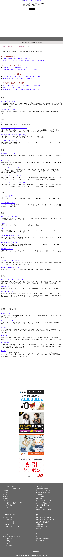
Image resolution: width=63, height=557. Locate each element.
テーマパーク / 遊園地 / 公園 (12, 489)
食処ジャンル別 (8, 517)
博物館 (6, 498)
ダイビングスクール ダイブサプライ (12, 279)
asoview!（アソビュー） (8, 109)
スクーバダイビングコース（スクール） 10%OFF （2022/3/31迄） (22, 85)
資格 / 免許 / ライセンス (42, 540)
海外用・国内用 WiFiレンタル (44, 523)
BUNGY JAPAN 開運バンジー (10, 267)
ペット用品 (39, 507)
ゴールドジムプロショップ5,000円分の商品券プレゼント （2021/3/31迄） (24, 60)
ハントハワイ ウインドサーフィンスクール (14, 128)
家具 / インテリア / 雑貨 (42, 505)
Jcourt (3, 223)
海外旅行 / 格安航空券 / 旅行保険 (45, 519)
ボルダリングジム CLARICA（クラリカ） (14, 135)
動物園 (6, 490)
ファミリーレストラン (10, 521)
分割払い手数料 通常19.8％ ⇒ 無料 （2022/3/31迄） (18, 78)
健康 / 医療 (7, 544)
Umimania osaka (6, 122)
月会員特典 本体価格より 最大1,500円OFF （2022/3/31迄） (20, 69)
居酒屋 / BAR (8, 519)
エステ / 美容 (8, 542)
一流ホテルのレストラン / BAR (12, 526)
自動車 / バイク (8, 540)
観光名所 (38, 528)
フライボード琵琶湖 (7, 249)
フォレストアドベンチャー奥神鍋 (11, 175)
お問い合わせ (36, 551)
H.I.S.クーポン (5, 335)
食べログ (3, 327)
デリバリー (7, 525)
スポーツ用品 (39, 494)
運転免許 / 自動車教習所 (42, 538)
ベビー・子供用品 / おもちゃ (44, 492)
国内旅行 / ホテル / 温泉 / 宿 (43, 517)
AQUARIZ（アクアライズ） (9, 153)
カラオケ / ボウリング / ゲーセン (13, 502)
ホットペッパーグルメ (8, 320)
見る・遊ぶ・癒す (12, 46)
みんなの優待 (5, 342)
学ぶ (37, 536)
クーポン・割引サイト (10, 538)
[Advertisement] (31, 23)
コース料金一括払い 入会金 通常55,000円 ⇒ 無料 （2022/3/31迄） (22, 76)
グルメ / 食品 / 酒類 (41, 504)
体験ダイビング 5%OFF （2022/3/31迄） (15, 87)
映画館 (6, 500)
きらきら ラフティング (8, 203)
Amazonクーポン (6, 313)
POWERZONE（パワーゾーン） (11, 235)
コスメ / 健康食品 (41, 496)
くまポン (3, 351)
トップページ (27, 551)
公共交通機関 (39, 525)
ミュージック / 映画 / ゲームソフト (45, 500)
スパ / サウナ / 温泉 (9, 504)
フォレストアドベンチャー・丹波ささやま (14, 182)
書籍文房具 (39, 498)
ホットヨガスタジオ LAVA (9, 101)
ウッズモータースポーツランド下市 (12, 260)
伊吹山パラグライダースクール (10, 216)
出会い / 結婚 (8, 545)
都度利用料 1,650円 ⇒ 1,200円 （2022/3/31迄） (17, 67)
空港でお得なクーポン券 (42, 526)
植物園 (6, 494)
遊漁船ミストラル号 (7, 291)
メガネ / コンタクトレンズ (43, 502)
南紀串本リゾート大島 (8, 286)
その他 (6, 507)
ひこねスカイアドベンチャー (10, 242)
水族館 (6, 492)
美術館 (6, 496)
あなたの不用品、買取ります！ (13, 536)
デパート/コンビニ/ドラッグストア (45, 509)
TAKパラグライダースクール (10, 167)
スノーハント (5, 160)
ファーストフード (9, 523)
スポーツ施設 (22, 46)
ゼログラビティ (5, 228)
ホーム (4, 46)
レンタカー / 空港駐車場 (42, 521)
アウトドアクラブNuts (8, 196)
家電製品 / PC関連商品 (42, 489)
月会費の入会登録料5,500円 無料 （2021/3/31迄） (17, 58)
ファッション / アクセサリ (43, 490)
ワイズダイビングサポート (9, 140)
